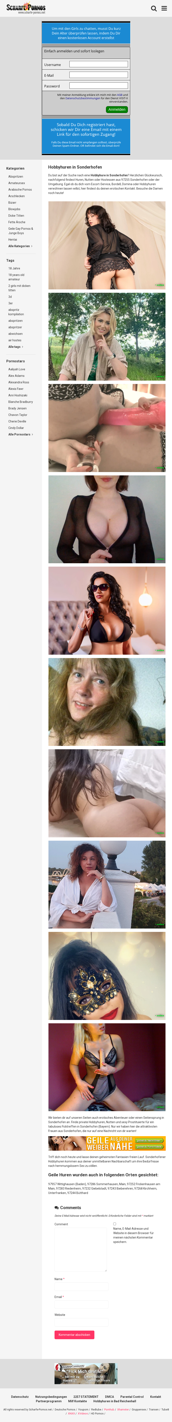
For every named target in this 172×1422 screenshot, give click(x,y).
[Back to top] (158, 1409)
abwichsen (15, 333)
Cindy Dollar (16, 428)
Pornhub (109, 1409)
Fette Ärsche (16, 222)
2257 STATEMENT (86, 1396)
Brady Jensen (17, 408)
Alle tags (14, 346)
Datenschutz (20, 1396)
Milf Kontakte (77, 1401)
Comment (61, 1224)
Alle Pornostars (19, 434)
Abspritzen (15, 176)
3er (10, 303)
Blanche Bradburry (20, 402)
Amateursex (16, 183)
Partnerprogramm (49, 1401)
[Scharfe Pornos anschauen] (26, 8)
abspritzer (15, 327)
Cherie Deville (17, 421)
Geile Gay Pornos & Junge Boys (20, 231)
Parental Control (132, 1396)
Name (60, 1279)
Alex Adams (16, 375)
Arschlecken (16, 196)
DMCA (109, 1396)
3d (10, 296)
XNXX (71, 1413)
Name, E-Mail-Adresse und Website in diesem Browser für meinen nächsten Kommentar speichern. (133, 1235)
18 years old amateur (16, 277)
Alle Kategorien (19, 246)
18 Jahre (14, 268)
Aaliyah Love (16, 369)
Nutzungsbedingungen (51, 1396)
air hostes (14, 340)
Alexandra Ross (18, 382)
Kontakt (155, 1396)
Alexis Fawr (15, 388)
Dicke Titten (16, 215)
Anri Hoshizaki (17, 395)
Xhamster (123, 1409)
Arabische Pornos (20, 189)
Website (60, 1314)
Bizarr (12, 202)
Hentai (12, 239)
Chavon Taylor (17, 415)
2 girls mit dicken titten (19, 288)
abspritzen (15, 320)
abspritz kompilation (16, 312)
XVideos (83, 1413)
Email (59, 1297)
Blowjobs (14, 209)
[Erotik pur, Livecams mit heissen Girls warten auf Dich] (107, 1149)
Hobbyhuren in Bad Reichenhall (114, 1401)
